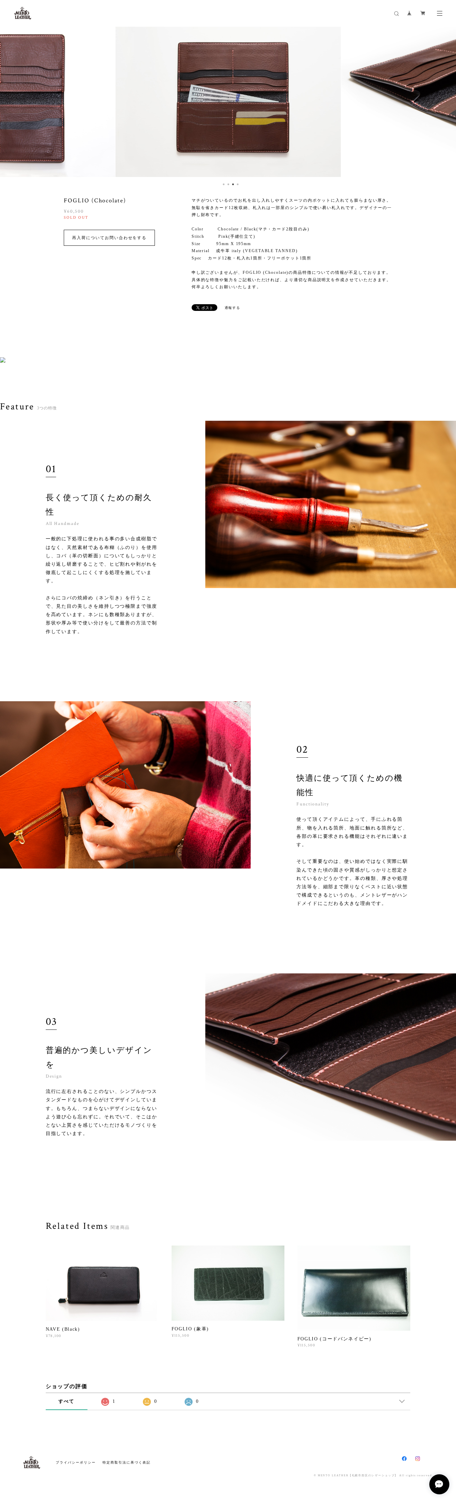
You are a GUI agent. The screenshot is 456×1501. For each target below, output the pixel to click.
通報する (233, 308)
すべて (66, 1401)
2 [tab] (226, 182)
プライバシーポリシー (75, 1462)
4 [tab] (236, 182)
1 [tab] (222, 182)
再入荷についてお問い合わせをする (109, 237)
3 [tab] (231, 182)
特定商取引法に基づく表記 (126, 1462)
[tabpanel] (228, 102)
